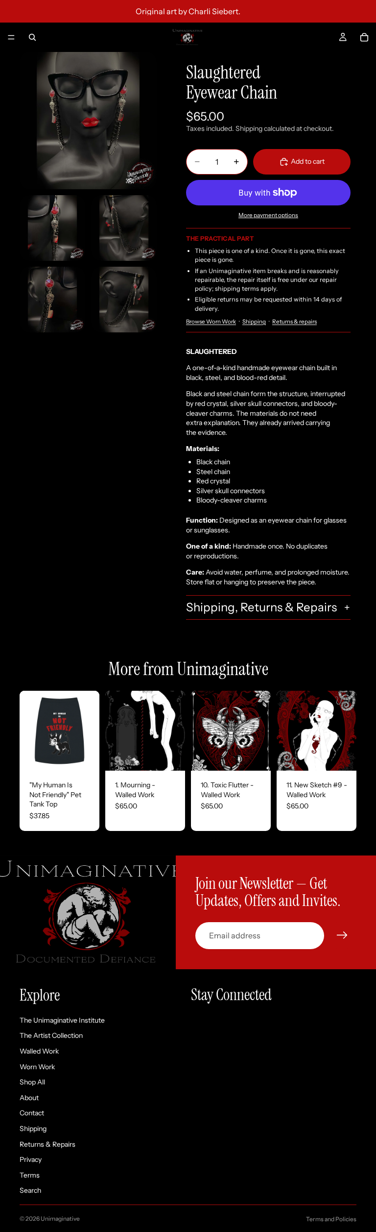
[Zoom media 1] (88, 120)
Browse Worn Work (211, 321)
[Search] (32, 37)
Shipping (254, 321)
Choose (92, 755)
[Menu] (11, 37)
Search (30, 1190)
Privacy (31, 1160)
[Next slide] (88, 731)
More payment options (268, 215)
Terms (30, 1175)
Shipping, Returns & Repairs (261, 607)
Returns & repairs (294, 321)
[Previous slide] (30, 731)
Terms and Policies (331, 1219)
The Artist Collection (51, 1035)
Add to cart (308, 161)
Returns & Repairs (47, 1144)
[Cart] (364, 37)
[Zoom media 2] (52, 228)
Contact (32, 1113)
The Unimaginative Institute (62, 1020)
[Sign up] (342, 935)
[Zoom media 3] (124, 228)
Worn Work (37, 1066)
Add (178, 755)
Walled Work (39, 1051)
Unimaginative (60, 1218)
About (29, 1097)
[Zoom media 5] (124, 299)
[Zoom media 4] (52, 299)
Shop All (32, 1082)
